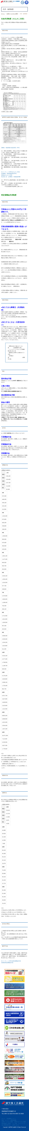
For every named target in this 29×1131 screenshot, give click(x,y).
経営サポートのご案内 (20, 1121)
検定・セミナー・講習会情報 (9, 1120)
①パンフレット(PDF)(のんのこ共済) (10, 172)
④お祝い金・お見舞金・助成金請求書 (10, 176)
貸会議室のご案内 (6, 1123)
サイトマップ (21, 1123)
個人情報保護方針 (6, 1125)
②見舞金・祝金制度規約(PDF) (9, 173)
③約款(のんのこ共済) (6, 175)
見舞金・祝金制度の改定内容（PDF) (10, 147)
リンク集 (14, 1123)
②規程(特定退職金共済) (7, 962)
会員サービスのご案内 (12, 13)
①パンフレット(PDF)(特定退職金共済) (11, 961)
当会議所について (11, 1118)
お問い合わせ (15, 1125)
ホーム (3, 13)
